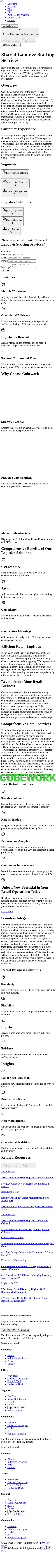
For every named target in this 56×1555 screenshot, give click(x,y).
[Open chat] (48, 1547)
